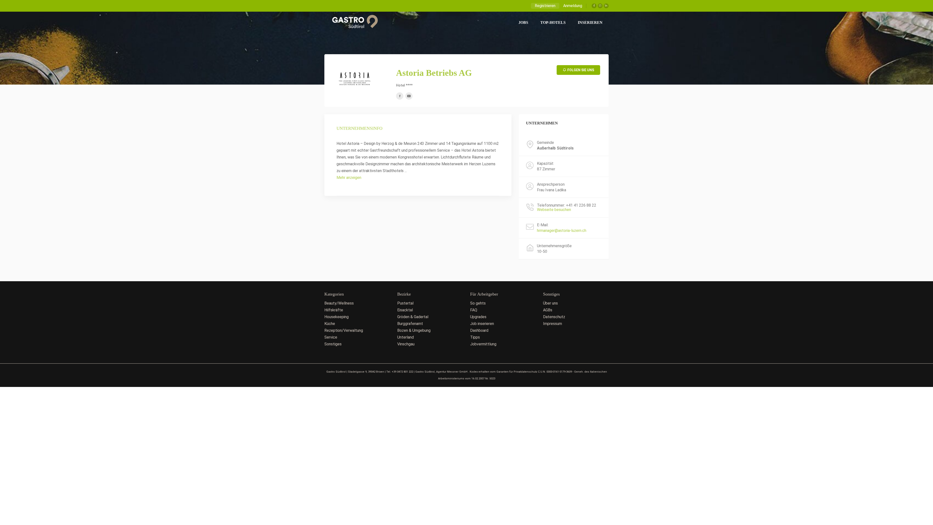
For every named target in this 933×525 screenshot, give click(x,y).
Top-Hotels (553, 22)
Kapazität (545, 163)
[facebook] (399, 96)
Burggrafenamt (410, 323)
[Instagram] (600, 5)
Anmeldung (572, 5)
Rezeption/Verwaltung (343, 330)
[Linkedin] (606, 5)
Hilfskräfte (333, 310)
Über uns (550, 303)
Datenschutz (554, 317)
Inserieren (590, 22)
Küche (329, 323)
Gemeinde (545, 142)
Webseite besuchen (554, 209)
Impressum (552, 323)
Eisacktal (405, 310)
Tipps (475, 337)
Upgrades (478, 317)
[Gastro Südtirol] (352, 23)
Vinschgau (406, 344)
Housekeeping (336, 317)
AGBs (547, 310)
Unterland (405, 337)
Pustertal (405, 303)
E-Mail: (542, 225)
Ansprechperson (551, 184)
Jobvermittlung (483, 344)
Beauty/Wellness (339, 303)
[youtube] (409, 96)
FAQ (473, 310)
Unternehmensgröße (554, 246)
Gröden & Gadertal (412, 317)
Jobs (523, 22)
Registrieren (545, 5)
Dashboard (479, 330)
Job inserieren (482, 323)
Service (330, 337)
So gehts (478, 303)
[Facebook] (594, 5)
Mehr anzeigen (349, 177)
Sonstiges (333, 344)
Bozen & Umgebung (414, 330)
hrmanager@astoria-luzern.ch (561, 230)
